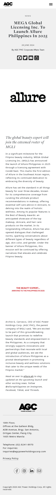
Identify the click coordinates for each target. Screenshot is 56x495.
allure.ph (29, 376)
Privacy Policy (11, 458)
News (28, 15)
